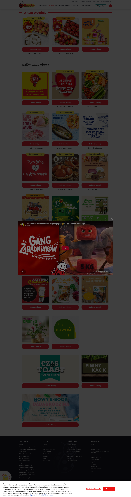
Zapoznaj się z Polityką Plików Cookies (41, 495)
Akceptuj (108, 489)
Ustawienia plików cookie (93, 489)
